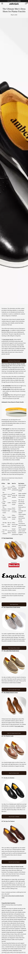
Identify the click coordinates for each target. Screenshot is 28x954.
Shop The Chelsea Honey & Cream (14, 733)
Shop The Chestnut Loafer (14, 773)
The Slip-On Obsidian (9, 777)
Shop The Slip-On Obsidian (14, 816)
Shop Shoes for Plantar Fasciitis (14, 361)
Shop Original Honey (14, 604)
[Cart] (26, 3)
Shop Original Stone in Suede (14, 647)
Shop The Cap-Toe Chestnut (14, 861)
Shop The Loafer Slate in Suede (14, 689)
